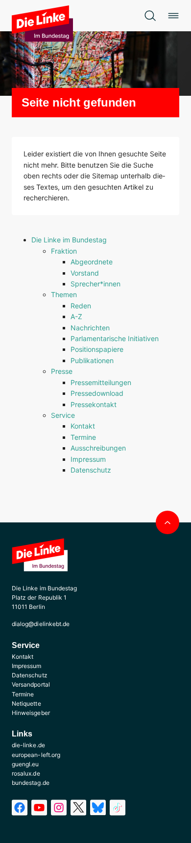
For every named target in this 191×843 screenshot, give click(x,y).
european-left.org (36, 754)
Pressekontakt (94, 404)
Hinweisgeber (31, 712)
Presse (61, 371)
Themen (64, 294)
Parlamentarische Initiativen (115, 338)
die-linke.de (28, 745)
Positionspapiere (97, 349)
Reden (81, 306)
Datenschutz (91, 470)
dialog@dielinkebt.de (41, 623)
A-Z (76, 316)
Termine (83, 437)
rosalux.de (26, 773)
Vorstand (85, 273)
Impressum (88, 459)
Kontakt (83, 426)
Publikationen (92, 360)
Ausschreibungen (98, 448)
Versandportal (31, 684)
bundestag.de (30, 782)
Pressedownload (97, 393)
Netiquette (26, 703)
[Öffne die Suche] (150, 16)
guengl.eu (25, 764)
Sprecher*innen (95, 284)
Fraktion (64, 251)
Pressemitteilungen (101, 382)
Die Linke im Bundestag (69, 240)
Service (63, 415)
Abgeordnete (92, 262)
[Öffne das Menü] (173, 16)
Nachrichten (90, 328)
